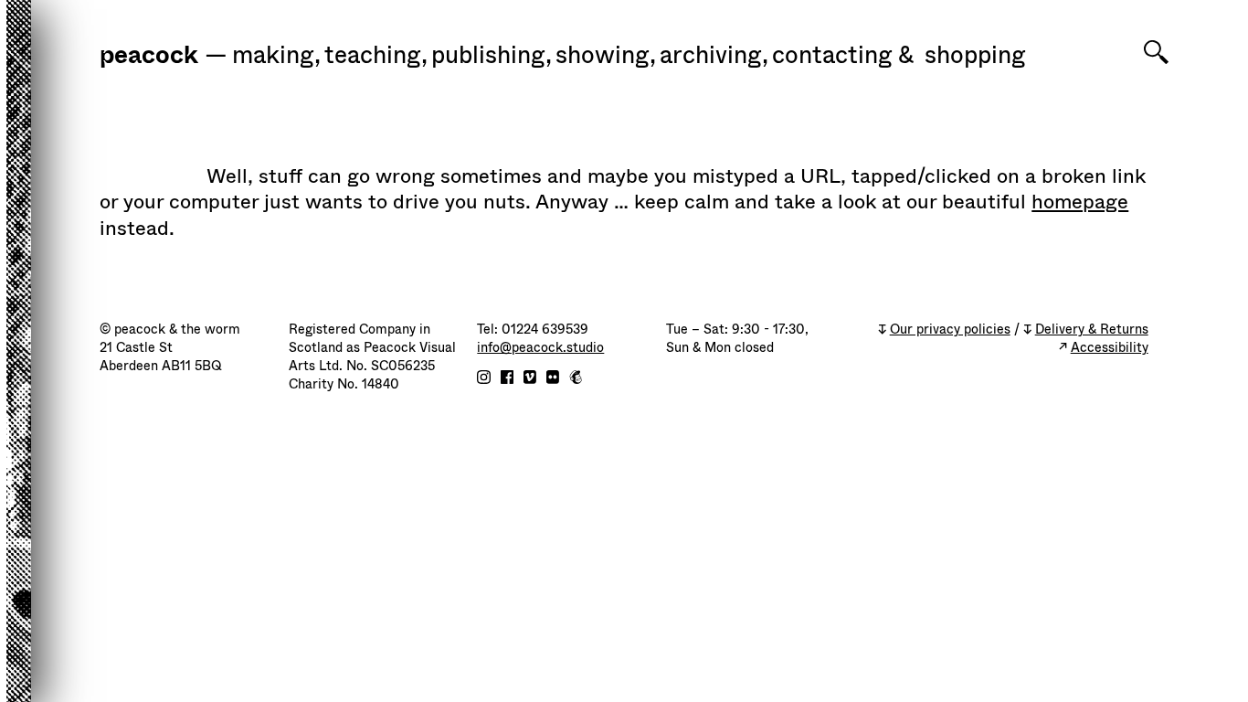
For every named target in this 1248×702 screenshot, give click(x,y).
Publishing (491, 56)
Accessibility (1109, 347)
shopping (975, 56)
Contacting (832, 56)
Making (276, 56)
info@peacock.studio (540, 347)
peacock (149, 56)
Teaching (376, 56)
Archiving (714, 56)
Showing (605, 56)
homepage (1079, 201)
